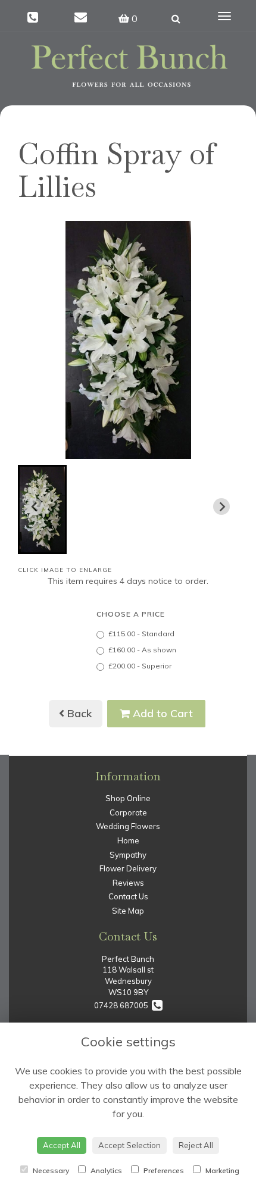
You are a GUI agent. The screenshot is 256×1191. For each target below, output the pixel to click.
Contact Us (128, 896)
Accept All (61, 1145)
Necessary (50, 1170)
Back (78, 713)
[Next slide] (221, 506)
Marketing (221, 1170)
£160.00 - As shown (142, 649)
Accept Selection (129, 1145)
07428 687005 (123, 1005)
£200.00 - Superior (139, 665)
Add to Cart (161, 713)
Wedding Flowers (128, 826)
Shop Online (128, 798)
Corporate (128, 812)
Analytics (105, 1170)
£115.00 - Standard (141, 633)
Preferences (163, 1170)
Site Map (128, 910)
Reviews (128, 882)
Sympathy (128, 854)
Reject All (196, 1145)
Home (128, 840)
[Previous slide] (34, 506)
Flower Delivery (128, 868)
